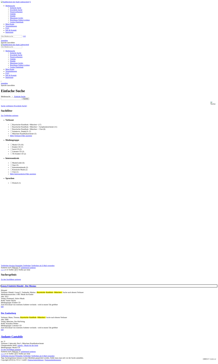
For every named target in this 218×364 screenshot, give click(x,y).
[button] (214, 103)
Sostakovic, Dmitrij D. (20, 131)
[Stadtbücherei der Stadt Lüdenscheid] (15, 2)
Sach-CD (15, 149)
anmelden (4, 41)
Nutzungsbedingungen (53, 360)
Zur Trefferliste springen (9, 115)
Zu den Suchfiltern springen (11, 279)
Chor (14, 172)
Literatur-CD (17, 151)
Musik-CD (16, 145)
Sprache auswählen (8, 43)
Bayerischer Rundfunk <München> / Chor (27, 129)
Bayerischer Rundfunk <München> (25, 125)
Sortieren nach (6, 268)
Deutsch (15, 183)
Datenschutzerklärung (35, 360)
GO (24, 36)
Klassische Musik (18, 170)
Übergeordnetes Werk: (9, 345)
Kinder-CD (16, 147)
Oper (14, 165)
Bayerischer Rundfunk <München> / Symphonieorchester (33, 127)
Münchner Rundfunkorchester (23, 134)
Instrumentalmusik (18, 167)
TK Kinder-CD (17, 154)
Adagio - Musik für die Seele (27, 345)
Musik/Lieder (17, 163)
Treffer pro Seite (24, 270)
